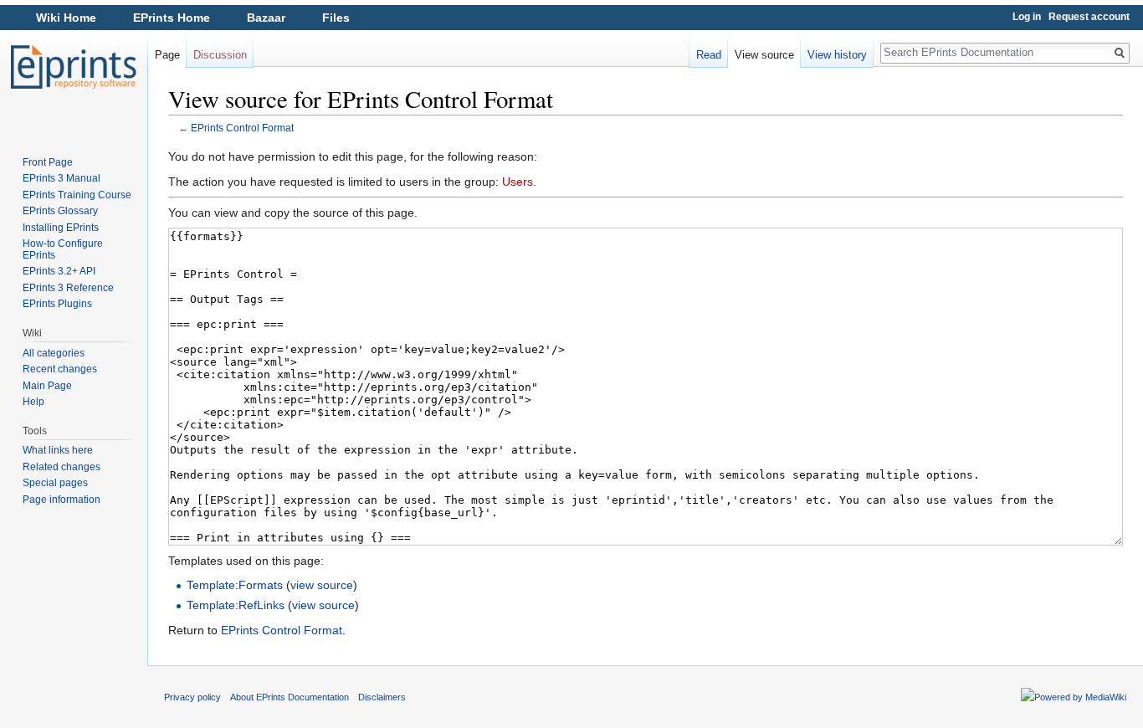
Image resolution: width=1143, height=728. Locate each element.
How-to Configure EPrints (63, 249)
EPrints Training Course (77, 195)
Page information (61, 499)
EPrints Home (171, 17)
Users (517, 181)
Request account (1089, 17)
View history (837, 55)
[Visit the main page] (74, 67)
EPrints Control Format (242, 127)
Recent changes (60, 369)
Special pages (55, 483)
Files (336, 17)
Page (167, 55)
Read (708, 55)
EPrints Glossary (60, 211)
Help (33, 402)
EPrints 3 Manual (61, 178)
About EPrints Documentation (289, 697)
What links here (58, 450)
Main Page (47, 386)
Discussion (220, 55)
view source (321, 585)
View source (764, 55)
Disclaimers (382, 697)
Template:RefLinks (235, 605)
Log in (1026, 17)
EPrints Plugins (57, 304)
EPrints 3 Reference (68, 288)
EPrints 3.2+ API (59, 271)
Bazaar (266, 17)
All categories (54, 353)
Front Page (48, 162)
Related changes (61, 467)
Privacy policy (192, 697)
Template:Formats (235, 585)
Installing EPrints (61, 227)
